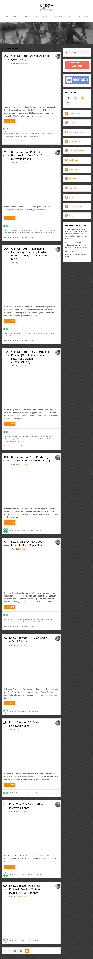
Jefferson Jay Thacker (48, 230)
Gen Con (28, 134)
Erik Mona (9, 333)
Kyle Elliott (18, 233)
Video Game (20, 441)
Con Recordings (31, 17)
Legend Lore (73, 169)
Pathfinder (26, 136)
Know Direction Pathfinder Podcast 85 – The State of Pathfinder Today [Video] (25, 889)
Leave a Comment (29, 141)
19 (15, 951)
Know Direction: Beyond (76, 132)
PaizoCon (26, 622)
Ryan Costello (23, 464)
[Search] (66, 52)
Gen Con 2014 (35, 134)
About (86, 17)
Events (78, 17)
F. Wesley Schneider (29, 436)
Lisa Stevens (17, 333)
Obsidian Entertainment (29, 333)
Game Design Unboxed (76, 151)
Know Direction (9, 233)
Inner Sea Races (36, 230)
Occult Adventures (27, 233)
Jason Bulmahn (47, 436)
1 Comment (34, 711)
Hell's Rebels (26, 230)
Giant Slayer (44, 134)
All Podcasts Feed (75, 113)
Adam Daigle (10, 134)
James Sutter (49, 619)
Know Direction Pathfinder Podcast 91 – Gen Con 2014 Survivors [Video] (28, 155)
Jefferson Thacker (24, 63)
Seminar (43, 622)
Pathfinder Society (39, 233)
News (6, 17)
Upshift (71, 197)
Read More (10, 121)
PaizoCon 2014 (35, 622)
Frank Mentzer (30, 619)
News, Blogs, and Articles (77, 216)
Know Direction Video (11, 141)
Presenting (72, 179)
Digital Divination (74, 141)
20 (21, 951)
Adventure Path (19, 134)
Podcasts (15, 17)
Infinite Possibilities (63, 17)
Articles (46, 17)
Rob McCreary (34, 136)
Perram (47, 233)
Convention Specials (75, 206)
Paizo (21, 136)
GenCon (39, 436)
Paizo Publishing (34, 439)
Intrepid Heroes (74, 160)
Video (52, 233)
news (11, 439)
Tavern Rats (73, 188)
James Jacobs (14, 136)
